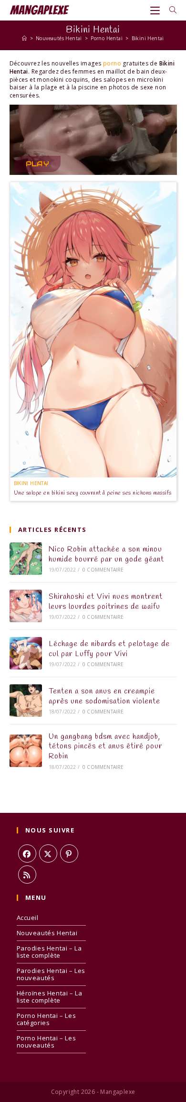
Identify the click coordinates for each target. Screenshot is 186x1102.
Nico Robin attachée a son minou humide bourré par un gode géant (106, 554)
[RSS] (27, 874)
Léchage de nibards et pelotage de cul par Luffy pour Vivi (109, 649)
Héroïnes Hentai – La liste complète (50, 997)
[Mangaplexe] (24, 38)
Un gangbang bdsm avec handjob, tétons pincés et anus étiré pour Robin (105, 747)
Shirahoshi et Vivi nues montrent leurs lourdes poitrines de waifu (106, 602)
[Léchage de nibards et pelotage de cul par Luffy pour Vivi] (26, 653)
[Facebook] (27, 853)
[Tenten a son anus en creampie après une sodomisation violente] (26, 700)
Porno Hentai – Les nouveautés (46, 1041)
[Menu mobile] (156, 10)
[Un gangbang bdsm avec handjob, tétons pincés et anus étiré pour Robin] (26, 751)
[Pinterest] (69, 853)
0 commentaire (103, 569)
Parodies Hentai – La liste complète (49, 952)
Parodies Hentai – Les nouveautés (51, 974)
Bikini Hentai (148, 38)
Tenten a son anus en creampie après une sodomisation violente (104, 696)
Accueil (28, 917)
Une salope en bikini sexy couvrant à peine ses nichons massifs (93, 493)
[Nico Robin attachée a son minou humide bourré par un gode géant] (26, 558)
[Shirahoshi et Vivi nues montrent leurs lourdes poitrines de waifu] (26, 606)
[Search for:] (169, 10)
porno (112, 63)
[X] (48, 853)
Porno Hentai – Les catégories (46, 1019)
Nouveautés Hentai (47, 933)
